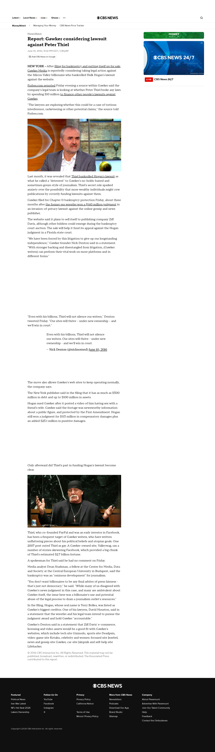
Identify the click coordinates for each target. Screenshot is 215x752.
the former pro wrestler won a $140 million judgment (80, 204)
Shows (55, 18)
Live (43, 17)
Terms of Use (83, 712)
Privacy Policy (83, 699)
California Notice (85, 703)
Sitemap (113, 716)
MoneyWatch (19, 25)
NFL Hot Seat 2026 (20, 708)
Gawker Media (37, 71)
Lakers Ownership (20, 712)
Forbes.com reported (41, 85)
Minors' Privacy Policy (87, 716)
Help (144, 712)
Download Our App (119, 708)
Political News (18, 699)
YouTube (48, 699)
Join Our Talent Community (156, 708)
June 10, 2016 (98, 349)
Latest (15, 18)
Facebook (49, 703)
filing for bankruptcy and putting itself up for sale (87, 66)
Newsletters (115, 699)
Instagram (49, 708)
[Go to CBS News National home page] (107, 17)
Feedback (147, 716)
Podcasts (113, 703)
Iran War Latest (18, 703)
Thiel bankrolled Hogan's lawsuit (93, 176)
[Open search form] (201, 18)
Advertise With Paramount (155, 703)
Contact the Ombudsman (155, 720)
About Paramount (151, 699)
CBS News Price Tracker (72, 25)
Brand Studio (115, 712)
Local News (29, 18)
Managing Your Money (44, 25)
